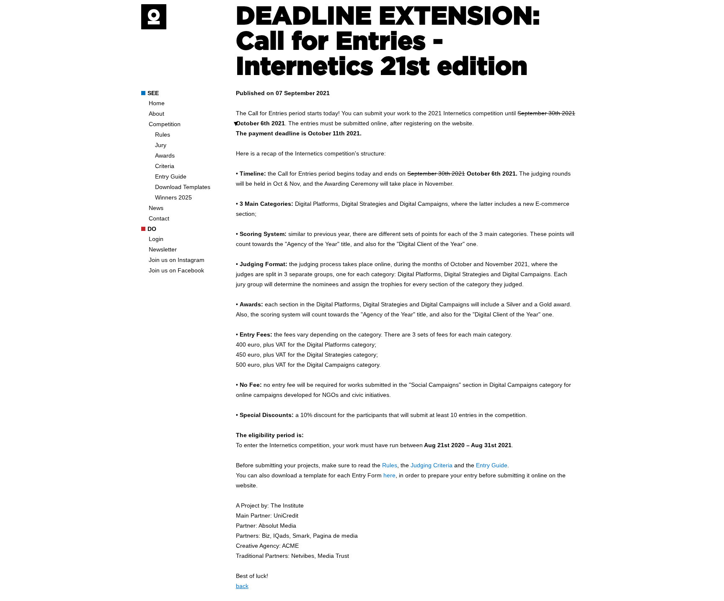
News (156, 208)
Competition (165, 124)
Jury (160, 145)
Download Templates (182, 187)
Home (157, 103)
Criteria (164, 166)
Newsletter (163, 249)
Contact (159, 218)
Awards (165, 155)
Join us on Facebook (176, 270)
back (242, 586)
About (156, 113)
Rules (162, 134)
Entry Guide (170, 176)
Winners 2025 (173, 197)
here (389, 475)
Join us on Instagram (176, 259)
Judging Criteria (431, 465)
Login (156, 239)
